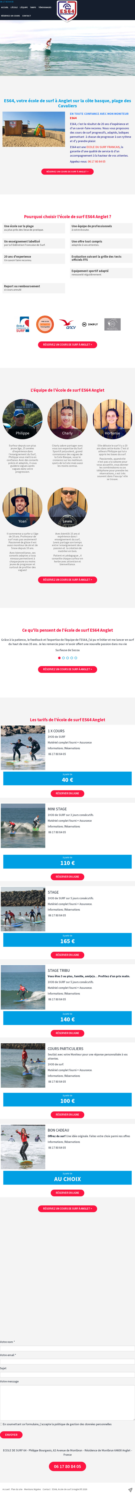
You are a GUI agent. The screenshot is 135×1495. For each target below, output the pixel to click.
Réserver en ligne (67, 793)
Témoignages (44, 7)
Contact (26, 15)
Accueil (4, 7)
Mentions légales (32, 1489)
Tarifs (33, 7)
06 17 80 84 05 (7, 1)
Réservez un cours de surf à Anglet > (67, 171)
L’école (14, 7)
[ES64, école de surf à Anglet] (67, 12)
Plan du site (17, 1489)
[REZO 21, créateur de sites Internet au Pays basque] (130, 1489)
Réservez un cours (10, 15)
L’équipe (24, 7)
